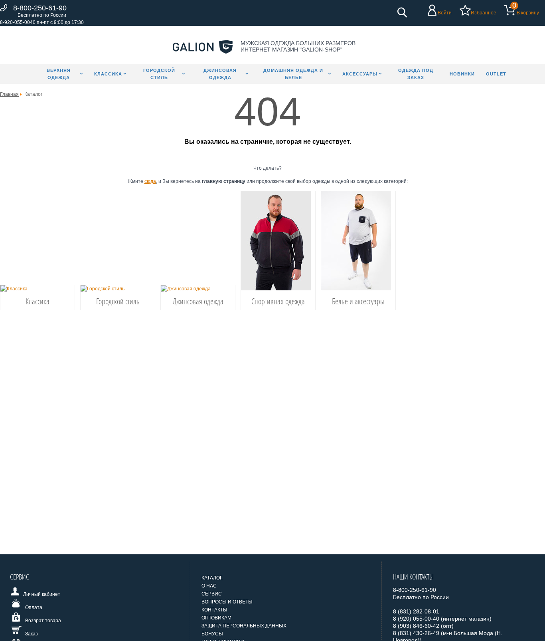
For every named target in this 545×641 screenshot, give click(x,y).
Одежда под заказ (415, 74)
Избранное (483, 13)
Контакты (214, 610)
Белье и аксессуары (358, 301)
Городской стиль (159, 74)
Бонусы (212, 634)
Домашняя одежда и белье (293, 74)
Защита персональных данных (243, 626)
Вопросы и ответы (227, 602)
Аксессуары (359, 73)
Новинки (462, 73)
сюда (150, 181)
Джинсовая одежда (220, 74)
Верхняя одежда (59, 74)
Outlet (496, 73)
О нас (209, 586)
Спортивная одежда (278, 301)
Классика (108, 73)
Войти (445, 13)
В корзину (528, 13)
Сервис (211, 594)
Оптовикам (216, 618)
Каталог (212, 578)
